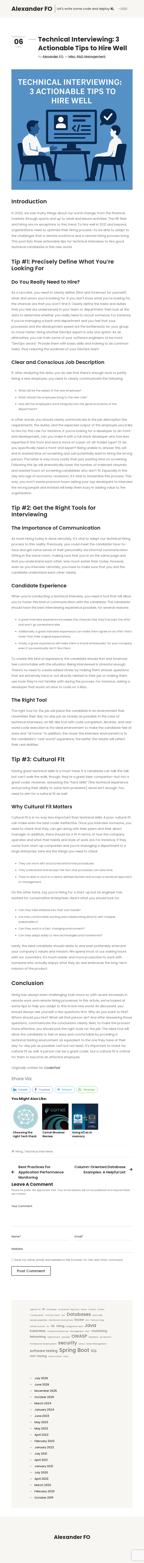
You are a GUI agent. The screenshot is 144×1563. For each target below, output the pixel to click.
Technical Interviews (38, 1151)
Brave (84, 1309)
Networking (38, 1337)
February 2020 (44, 1491)
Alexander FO (52, 56)
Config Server (37, 1315)
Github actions (37, 1326)
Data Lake (97, 1315)
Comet (100, 1309)
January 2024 (44, 1410)
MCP (87, 1331)
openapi (65, 1337)
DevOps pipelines (38, 1320)
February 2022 (44, 1441)
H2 (53, 1326)
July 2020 (41, 1472)
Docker (79, 1320)
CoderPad (52, 1068)
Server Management (96, 1344)
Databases (79, 1314)
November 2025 (45, 1391)
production (105, 1337)
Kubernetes (38, 1331)
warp (65, 1356)
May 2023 (41, 1422)
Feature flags (97, 1320)
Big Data (75, 1309)
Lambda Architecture (57, 1331)
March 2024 (42, 1403)
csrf (63, 1315)
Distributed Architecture (61, 1320)
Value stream (55, 1356)
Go (48, 1326)
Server (81, 1344)
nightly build (53, 1337)
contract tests (52, 1315)
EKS (87, 1320)
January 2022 (44, 1447)
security (67, 1343)
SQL (94, 1350)
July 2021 (40, 1454)
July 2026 (41, 1378)
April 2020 (41, 1479)
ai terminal (63, 1309)
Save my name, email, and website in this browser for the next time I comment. (68, 1260)
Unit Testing (38, 1356)
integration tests (74, 1326)
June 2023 (41, 1416)
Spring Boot (74, 1350)
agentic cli (35, 1309)
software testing (44, 1350)
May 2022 (41, 1428)
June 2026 (41, 1385)
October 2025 (44, 1397)
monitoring (99, 1331)
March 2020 (42, 1485)
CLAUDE (92, 1309)
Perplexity (93, 1337)
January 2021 (43, 1466)
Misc (72, 56)
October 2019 (43, 1498)
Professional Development (43, 1344)
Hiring (19, 1151)
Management (77, 1331)
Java (90, 1325)
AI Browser (51, 1309)
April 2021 (41, 1460)
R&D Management (91, 56)
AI (43, 1309)
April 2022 (41, 1435)
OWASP (79, 1336)
